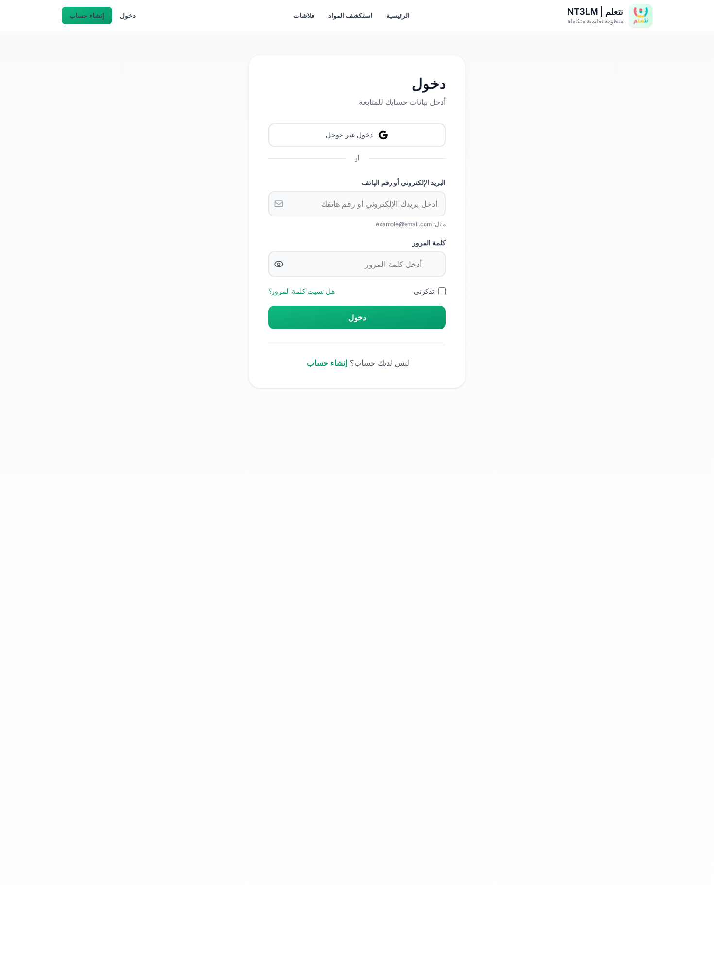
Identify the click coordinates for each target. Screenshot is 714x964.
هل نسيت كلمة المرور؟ (301, 291)
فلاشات (304, 15)
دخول (128, 15)
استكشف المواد (350, 15)
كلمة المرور (429, 242)
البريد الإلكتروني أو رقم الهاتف (404, 182)
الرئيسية (397, 15)
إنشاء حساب (86, 15)
